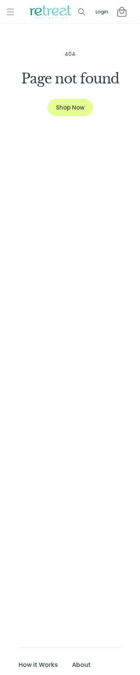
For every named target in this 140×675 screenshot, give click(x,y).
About (81, 664)
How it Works (38, 664)
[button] (10, 12)
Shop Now (70, 107)
